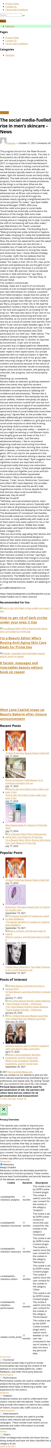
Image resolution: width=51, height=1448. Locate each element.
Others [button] (3, 1431)
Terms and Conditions (16, 9)
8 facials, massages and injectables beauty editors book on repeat (21, 667)
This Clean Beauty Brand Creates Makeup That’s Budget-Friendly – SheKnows (26, 1008)
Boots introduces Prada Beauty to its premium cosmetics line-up (24, 782)
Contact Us (11, 6)
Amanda (11, 143)
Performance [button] (6, 1374)
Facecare (9, 26)
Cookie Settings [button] (8, 1098)
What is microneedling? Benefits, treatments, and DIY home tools (22, 1062)
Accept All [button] (21, 1098)
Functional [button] (5, 1356)
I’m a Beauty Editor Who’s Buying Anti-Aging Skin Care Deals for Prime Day (23, 642)
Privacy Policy (12, 3)
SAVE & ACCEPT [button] (8, 1446)
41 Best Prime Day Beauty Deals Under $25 (27, 753)
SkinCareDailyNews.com (20, 1071)
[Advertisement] (25, 84)
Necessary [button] (5, 1161)
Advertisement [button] (7, 1410)
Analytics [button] (4, 1392)
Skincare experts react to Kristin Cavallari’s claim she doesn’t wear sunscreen (27, 1047)
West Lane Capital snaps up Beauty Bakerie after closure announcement (23, 714)
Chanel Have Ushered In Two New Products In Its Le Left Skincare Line (27, 968)
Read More (5, 1104)
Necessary (8, 1164)
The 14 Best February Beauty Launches (25, 1018)
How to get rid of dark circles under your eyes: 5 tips (23, 619)
